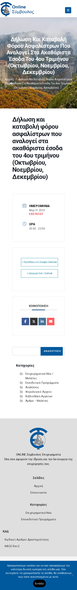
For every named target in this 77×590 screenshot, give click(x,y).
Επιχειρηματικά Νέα (38, 512)
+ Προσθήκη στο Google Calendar (39, 262)
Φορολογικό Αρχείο (38, 391)
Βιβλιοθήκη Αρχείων (38, 396)
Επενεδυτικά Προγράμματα (38, 519)
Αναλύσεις (32, 387)
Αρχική (9, 79)
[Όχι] (72, 577)
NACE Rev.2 (12, 546)
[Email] (50, 321)
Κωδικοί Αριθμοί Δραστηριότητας (27, 539)
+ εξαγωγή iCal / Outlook (39, 273)
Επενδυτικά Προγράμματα (42, 382)
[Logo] (38, 441)
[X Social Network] (34, 321)
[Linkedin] (42, 321)
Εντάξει (39, 583)
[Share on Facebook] (25, 321)
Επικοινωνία (38, 492)
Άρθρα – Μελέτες (36, 400)
